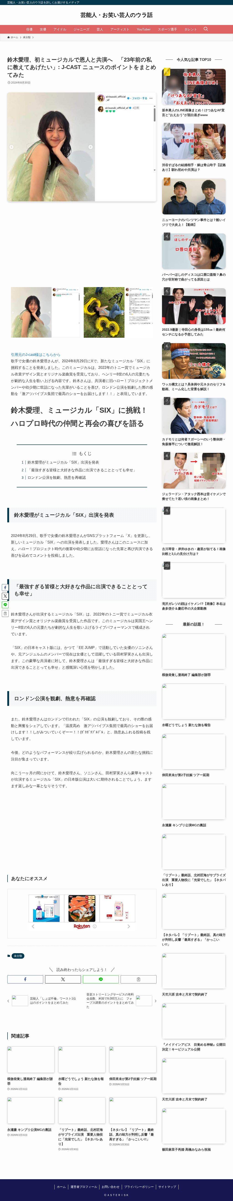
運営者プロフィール (84, 1187)
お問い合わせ (110, 1187)
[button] (25, 979)
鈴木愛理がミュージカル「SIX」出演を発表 (63, 462)
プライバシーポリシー (139, 1187)
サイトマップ (167, 1187)
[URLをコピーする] (139, 979)
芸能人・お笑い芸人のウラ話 (117, 15)
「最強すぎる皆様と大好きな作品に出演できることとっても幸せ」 (82, 470)
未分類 (18, 956)
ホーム (61, 1187)
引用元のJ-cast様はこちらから (36, 355)
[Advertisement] (82, 248)
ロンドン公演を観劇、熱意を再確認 (57, 477)
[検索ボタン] (206, 29)
